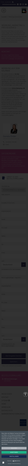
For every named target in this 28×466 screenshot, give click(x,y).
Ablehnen (14, 448)
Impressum (10, 463)
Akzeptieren (14, 452)
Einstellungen (14, 456)
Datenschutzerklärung (16, 463)
